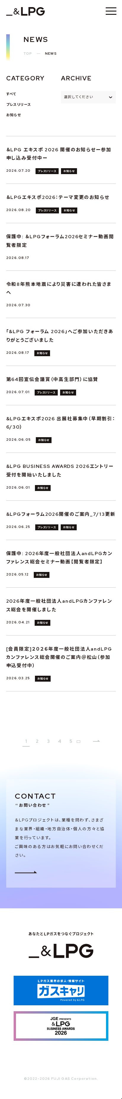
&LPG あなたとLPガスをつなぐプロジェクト (25, 11)
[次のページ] (97, 742)
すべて (11, 94)
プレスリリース (18, 104)
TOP (27, 53)
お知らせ (13, 115)
